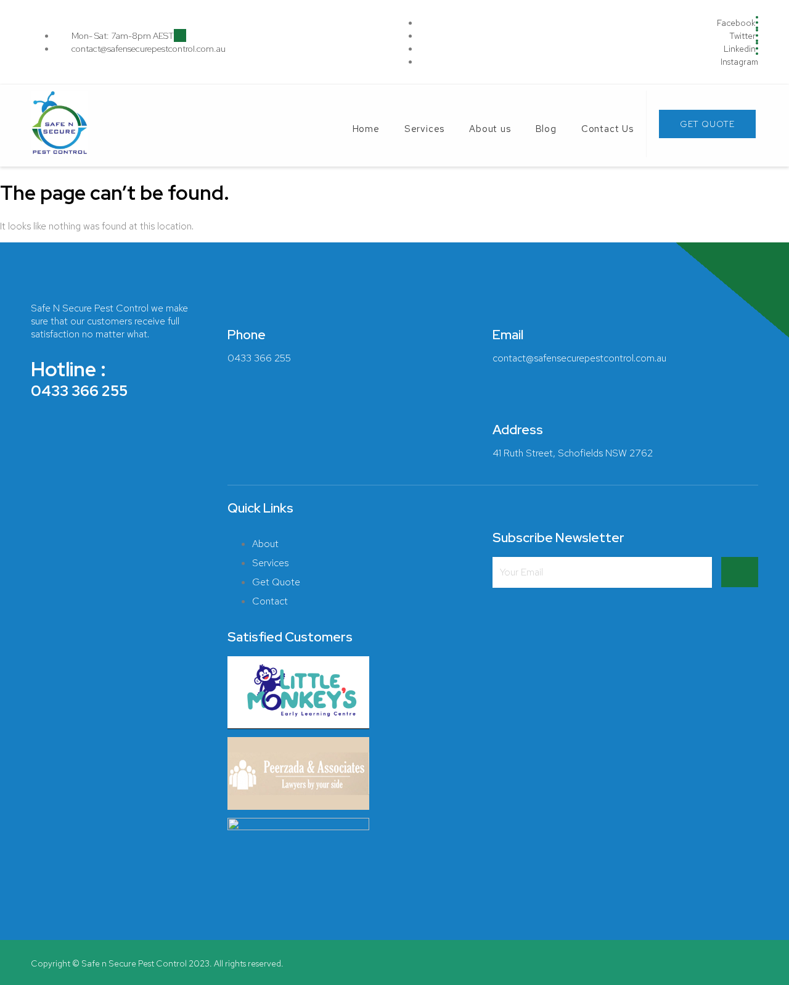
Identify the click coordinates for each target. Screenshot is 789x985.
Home (366, 129)
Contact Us (607, 129)
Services (424, 129)
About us (489, 129)
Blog (546, 129)
